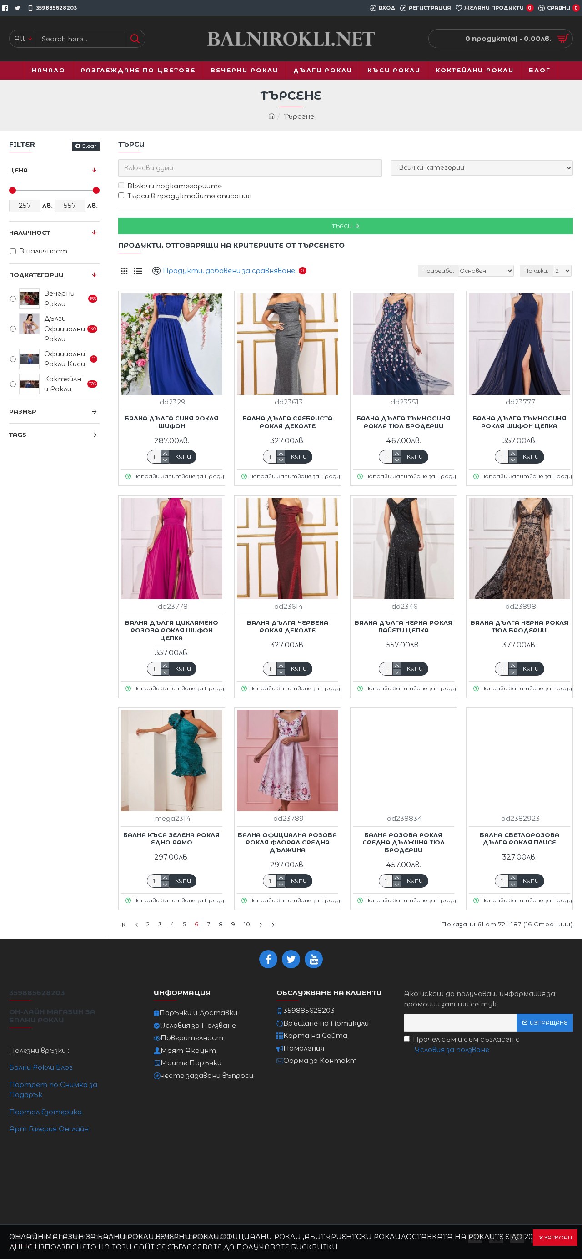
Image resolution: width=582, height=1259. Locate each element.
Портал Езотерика (45, 1111)
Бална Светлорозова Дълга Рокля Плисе (519, 838)
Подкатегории (36, 274)
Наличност (29, 232)
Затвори (558, 1237)
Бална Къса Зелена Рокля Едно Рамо (171, 838)
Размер (22, 411)
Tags (17, 434)
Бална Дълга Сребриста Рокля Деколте (287, 422)
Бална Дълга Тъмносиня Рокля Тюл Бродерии (403, 422)
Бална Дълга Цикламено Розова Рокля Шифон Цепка (171, 630)
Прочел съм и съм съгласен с (466, 1044)
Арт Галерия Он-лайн (49, 1128)
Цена (18, 170)
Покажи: (536, 270)
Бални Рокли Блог (41, 1067)
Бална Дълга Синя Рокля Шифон (171, 422)
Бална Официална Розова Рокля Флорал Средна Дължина (287, 842)
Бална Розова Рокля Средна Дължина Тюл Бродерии (403, 842)
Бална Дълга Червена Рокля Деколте (287, 626)
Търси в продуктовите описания (189, 196)
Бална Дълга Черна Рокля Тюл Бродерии (519, 626)
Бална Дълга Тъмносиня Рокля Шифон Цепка (519, 422)
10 (247, 924)
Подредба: (438, 270)
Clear (88, 145)
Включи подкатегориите (174, 186)
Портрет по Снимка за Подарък (53, 1089)
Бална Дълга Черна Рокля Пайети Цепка (403, 626)
